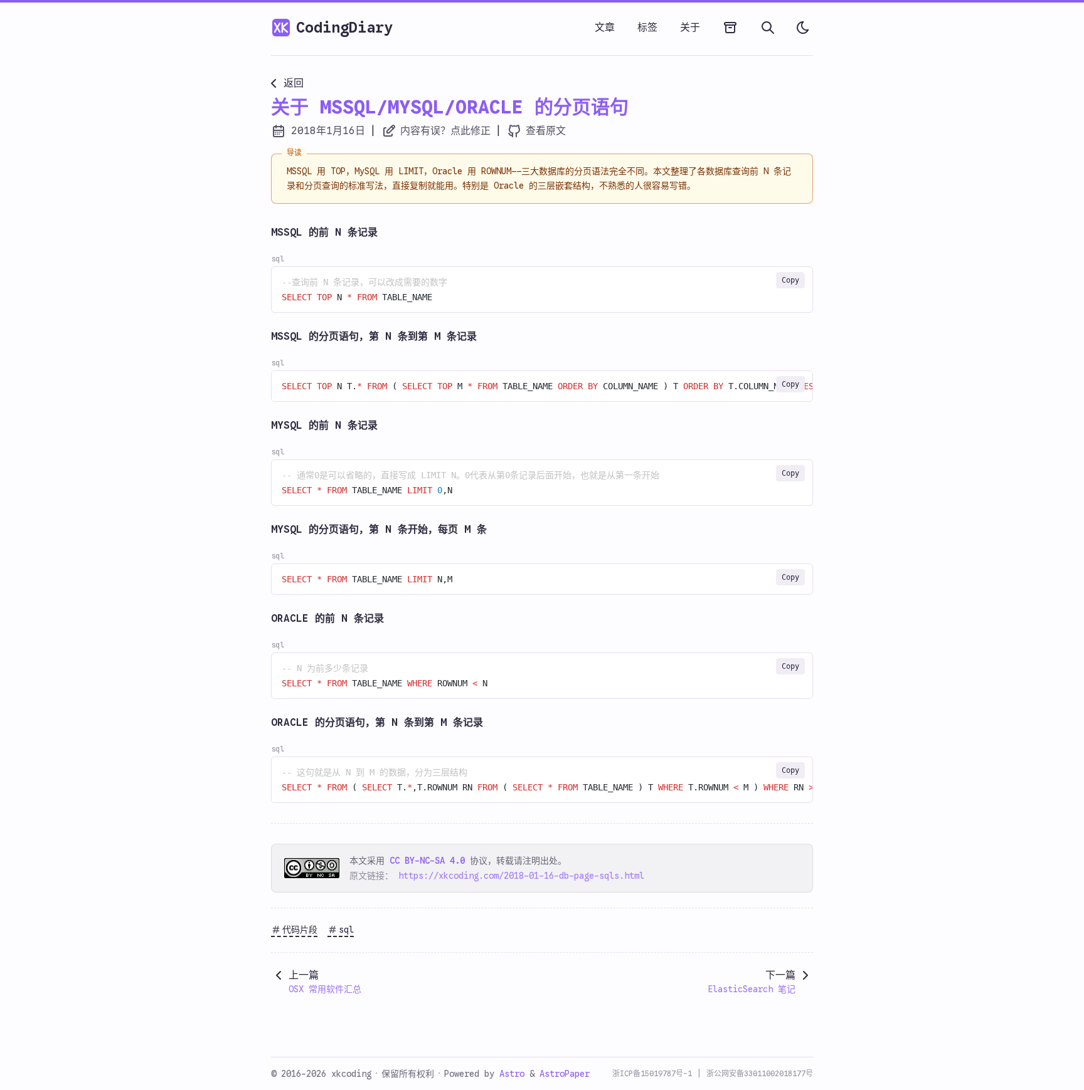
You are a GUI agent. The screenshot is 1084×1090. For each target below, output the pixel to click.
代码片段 (299, 929)
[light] (803, 28)
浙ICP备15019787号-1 (652, 1073)
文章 (605, 27)
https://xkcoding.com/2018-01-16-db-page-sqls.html (521, 875)
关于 (690, 27)
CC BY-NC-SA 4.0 (427, 860)
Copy (790, 280)
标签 (647, 27)
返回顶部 (38, 1056)
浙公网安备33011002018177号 (759, 1073)
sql (346, 929)
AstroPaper (564, 1073)
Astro (514, 1073)
